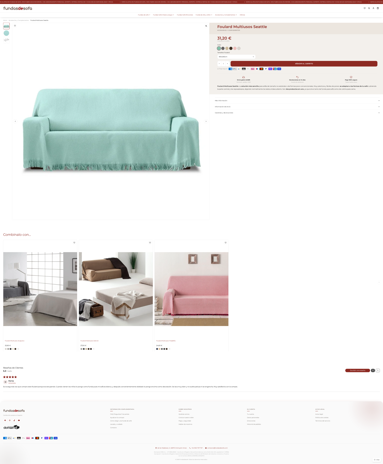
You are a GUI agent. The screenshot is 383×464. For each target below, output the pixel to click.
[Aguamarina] (219, 48)
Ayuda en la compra (117, 417)
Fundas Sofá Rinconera (185, 15)
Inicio (5, 20)
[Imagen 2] (6, 26)
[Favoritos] (365, 8)
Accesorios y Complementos (225, 15)
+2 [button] (18, 348)
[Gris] (223, 48)
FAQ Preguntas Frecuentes (119, 414)
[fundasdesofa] (17, 8)
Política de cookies (321, 417)
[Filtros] (373, 370)
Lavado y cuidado (116, 424)
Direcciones (251, 421)
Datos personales (253, 417)
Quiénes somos (184, 414)
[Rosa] (234, 48)
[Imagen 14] (6, 40)
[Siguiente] (206, 121)
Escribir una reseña (357, 370)
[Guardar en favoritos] (15, 26)
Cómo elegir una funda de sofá (121, 421)
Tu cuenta (250, 414)
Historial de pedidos (254, 424)
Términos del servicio (322, 421)
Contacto (113, 427)
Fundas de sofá (143, 15)
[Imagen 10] (6, 33)
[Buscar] (369, 8)
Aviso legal (319, 414)
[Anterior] (15, 121)
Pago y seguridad (185, 421)
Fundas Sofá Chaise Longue (162, 15)
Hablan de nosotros (185, 424)
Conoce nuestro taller (186, 417)
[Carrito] (378, 8)
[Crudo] (238, 48)
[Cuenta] (373, 8)
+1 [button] (93, 348)
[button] (6, 349)
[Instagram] (10, 420)
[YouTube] (19, 420)
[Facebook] (5, 420)
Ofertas (242, 15)
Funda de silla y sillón (203, 15)
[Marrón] (230, 48)
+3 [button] (169, 348)
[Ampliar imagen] (206, 26)
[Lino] (227, 48)
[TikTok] (14, 420)
